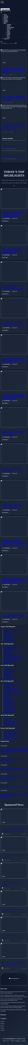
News (8, 30)
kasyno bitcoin (7, 695)
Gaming (9, 24)
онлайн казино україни (10, 671)
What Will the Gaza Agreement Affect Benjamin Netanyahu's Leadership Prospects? (13, 70)
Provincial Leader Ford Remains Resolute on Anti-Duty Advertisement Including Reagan (12, 287)
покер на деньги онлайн (10, 659)
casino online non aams (9, 721)
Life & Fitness (10, 27)
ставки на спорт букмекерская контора (14, 649)
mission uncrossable (9, 702)
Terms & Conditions (15, 1040)
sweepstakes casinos (9, 636)
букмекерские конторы (10, 710)
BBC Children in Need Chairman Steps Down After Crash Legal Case (13, 777)
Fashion (6, 20)
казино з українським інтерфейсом (13, 705)
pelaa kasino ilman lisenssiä (10, 669)
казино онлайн (8, 689)
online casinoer (7, 652)
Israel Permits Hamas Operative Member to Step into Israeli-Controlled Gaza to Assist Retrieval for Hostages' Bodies (14, 795)
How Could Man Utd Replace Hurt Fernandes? (13, 785)
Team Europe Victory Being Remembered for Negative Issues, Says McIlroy (13, 156)
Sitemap (23, 1040)
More (5, 23)
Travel (8, 37)
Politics (8, 33)
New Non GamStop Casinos (11, 738)
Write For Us (6, 1040)
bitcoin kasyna (7, 696)
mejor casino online (8, 703)
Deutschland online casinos (10, 647)
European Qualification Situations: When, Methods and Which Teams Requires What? (13, 359)
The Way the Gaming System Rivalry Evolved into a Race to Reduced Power (12, 469)
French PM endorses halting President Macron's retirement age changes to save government (13, 98)
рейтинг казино (8, 672)
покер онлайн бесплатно (10, 648)
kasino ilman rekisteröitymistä (11, 688)
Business (6, 17)
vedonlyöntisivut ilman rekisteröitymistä (13, 692)
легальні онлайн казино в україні (12, 656)
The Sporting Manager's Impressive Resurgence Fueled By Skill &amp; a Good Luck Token (13, 396)
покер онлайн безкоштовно (11, 631)
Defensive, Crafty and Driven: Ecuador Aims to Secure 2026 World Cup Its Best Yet (12, 505)
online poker (7, 651)
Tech (8, 35)
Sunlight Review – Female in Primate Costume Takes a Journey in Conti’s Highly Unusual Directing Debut (13, 543)
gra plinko (6, 698)
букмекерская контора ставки (11, 629)
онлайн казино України (10, 691)
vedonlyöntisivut (8, 662)
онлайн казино (8, 676)
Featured (6, 21)
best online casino (8, 638)
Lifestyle (9, 28)
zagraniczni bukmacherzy (10, 734)
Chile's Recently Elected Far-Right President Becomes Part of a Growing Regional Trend (13, 214)
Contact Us (6, 38)
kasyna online (7, 699)
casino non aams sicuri (9, 722)
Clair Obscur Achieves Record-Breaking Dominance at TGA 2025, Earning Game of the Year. (13, 323)
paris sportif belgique (9, 639)
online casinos (7, 632)
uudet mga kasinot (8, 674)
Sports (8, 34)
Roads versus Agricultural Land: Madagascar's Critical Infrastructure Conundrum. (13, 768)
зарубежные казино (9, 678)
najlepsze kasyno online (9, 701)
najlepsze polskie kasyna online (11, 723)
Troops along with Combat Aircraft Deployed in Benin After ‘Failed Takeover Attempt (14, 432)
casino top (6, 668)
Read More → (5, 221)
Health (8, 26)
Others (8, 31)
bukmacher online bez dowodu (11, 684)
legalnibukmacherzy (9, 725)
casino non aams (8, 719)
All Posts (6, 16)
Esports (5, 18)
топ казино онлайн (9, 687)
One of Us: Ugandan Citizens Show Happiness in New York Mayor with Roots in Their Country (14, 580)
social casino (7, 633)
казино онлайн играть (9, 640)
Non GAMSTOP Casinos (10, 731)
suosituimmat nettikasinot (10, 655)
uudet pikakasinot (8, 635)
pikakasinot (6, 737)
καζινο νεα (6, 712)
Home (5, 14)
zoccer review (7, 694)
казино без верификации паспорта (13, 658)
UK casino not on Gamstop (10, 661)
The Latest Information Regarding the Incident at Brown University (13, 616)
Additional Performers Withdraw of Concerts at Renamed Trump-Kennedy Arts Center (14, 250)
